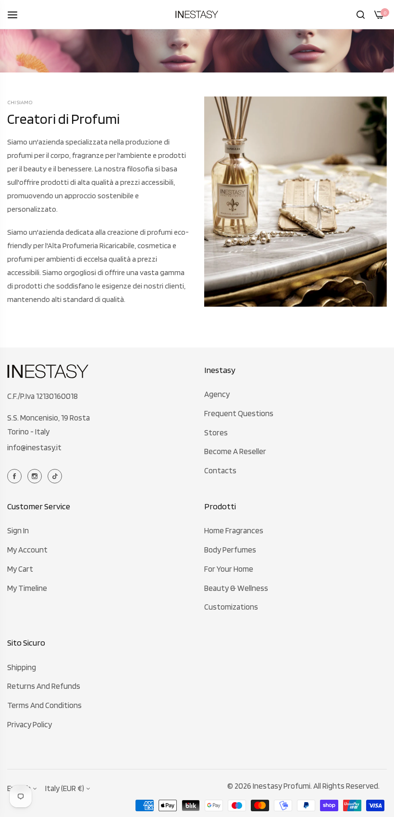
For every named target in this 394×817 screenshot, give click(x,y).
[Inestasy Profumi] (197, 14)
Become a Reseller (235, 451)
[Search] (361, 14)
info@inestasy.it (34, 447)
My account (27, 549)
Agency (217, 394)
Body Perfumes (230, 549)
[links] (16, 475)
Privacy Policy (29, 724)
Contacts (220, 470)
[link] (295, 201)
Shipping (21, 667)
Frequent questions (238, 413)
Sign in (18, 530)
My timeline (27, 588)
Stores (216, 432)
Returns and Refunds (43, 686)
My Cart (20, 569)
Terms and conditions (44, 705)
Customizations (231, 607)
